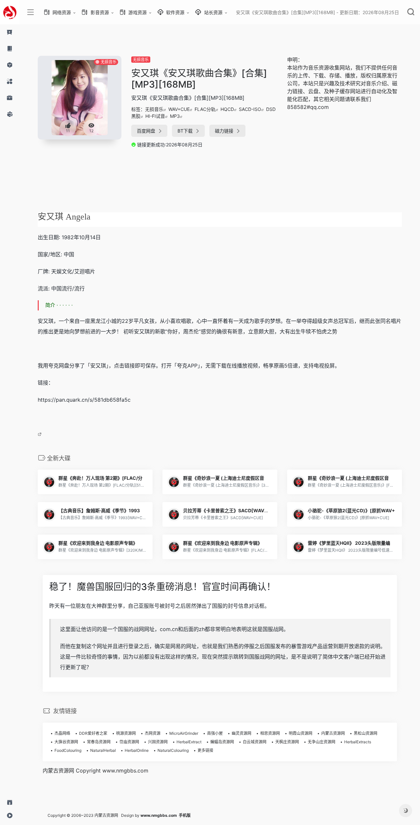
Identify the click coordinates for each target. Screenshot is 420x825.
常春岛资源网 (99, 741)
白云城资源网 (254, 741)
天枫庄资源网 (287, 741)
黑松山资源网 (365, 733)
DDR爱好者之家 (93, 733)
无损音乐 (141, 59)
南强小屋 (215, 733)
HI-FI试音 (155, 116)
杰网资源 (152, 733)
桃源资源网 (126, 733)
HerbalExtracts (357, 741)
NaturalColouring (173, 750)
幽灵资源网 (241, 733)
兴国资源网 (158, 741)
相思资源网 (270, 733)
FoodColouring (67, 750)
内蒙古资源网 (333, 733)
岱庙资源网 (129, 741)
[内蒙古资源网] (10, 12)
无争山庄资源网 (321, 741)
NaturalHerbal (103, 750)
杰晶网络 (62, 733)
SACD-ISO (250, 109)
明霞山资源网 (300, 733)
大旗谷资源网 (66, 741)
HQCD (227, 109)
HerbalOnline (137, 750)
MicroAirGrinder (183, 733)
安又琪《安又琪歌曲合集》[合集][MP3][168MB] (199, 79)
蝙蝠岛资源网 (222, 741)
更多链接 (205, 750)
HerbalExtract (189, 741)
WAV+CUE (179, 109)
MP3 (175, 116)
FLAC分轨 (205, 109)
